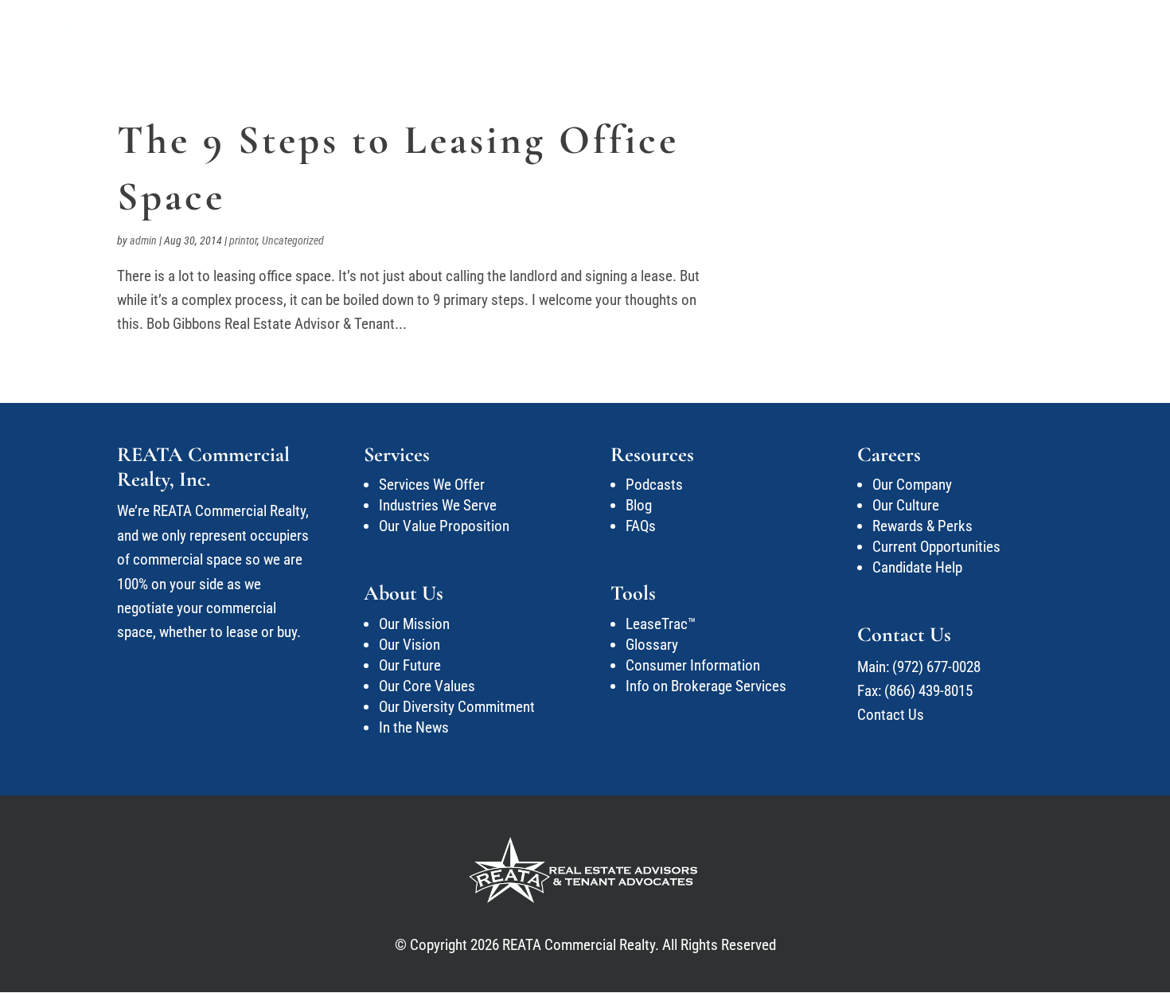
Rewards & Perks (922, 526)
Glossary (652, 644)
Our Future (410, 665)
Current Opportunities (936, 547)
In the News (414, 727)
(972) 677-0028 (936, 667)
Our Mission (414, 624)
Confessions (809, 34)
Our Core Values (427, 686)
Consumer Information (693, 665)
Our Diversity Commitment (457, 707)
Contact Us (1078, 34)
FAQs (641, 526)
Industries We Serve (438, 505)
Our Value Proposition (444, 526)
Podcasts (654, 484)
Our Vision (409, 644)
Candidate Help (917, 567)
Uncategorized (293, 240)
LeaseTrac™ (661, 624)
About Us (707, 34)
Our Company (912, 484)
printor (243, 240)
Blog (639, 505)
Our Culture (905, 505)
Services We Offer (432, 484)
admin (143, 240)
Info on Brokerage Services (706, 686)
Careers (982, 34)
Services (633, 34)
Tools (902, 34)
